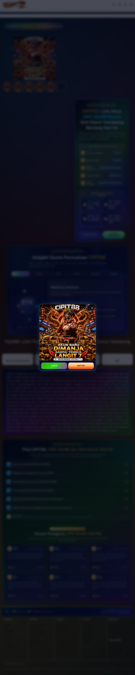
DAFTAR (81, 366)
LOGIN (54, 366)
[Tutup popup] (92, 308)
